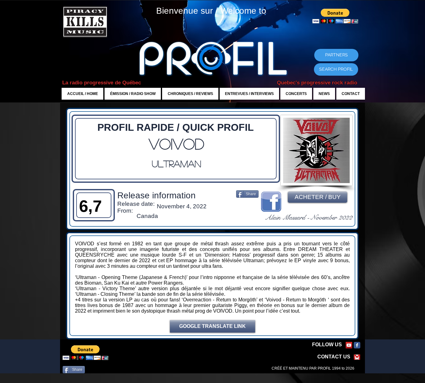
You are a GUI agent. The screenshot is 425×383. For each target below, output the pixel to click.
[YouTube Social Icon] (349, 345)
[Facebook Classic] (357, 345)
